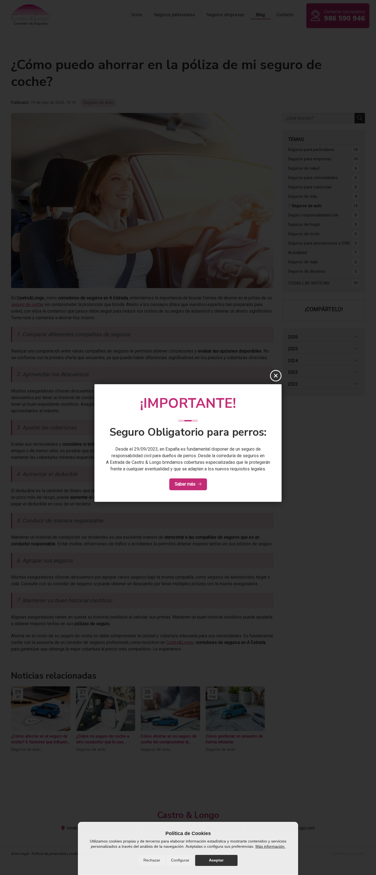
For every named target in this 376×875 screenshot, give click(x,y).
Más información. (270, 846)
